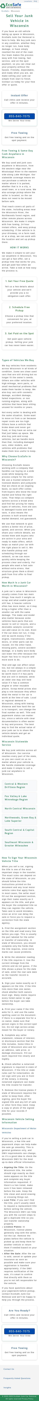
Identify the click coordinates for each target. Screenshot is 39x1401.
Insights (7, 1388)
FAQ (35, 1)
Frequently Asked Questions (17, 1378)
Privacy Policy (27, 1399)
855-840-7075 (19, 116)
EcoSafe (5, 11)
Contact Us (9, 1369)
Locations (28, 1)
